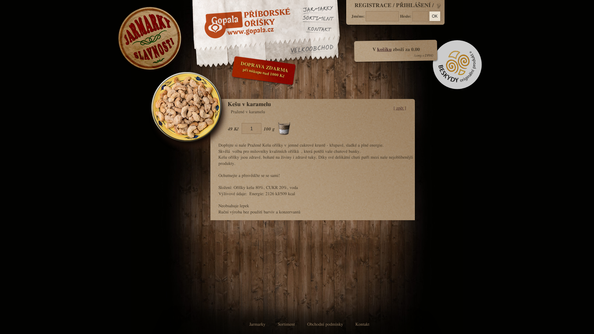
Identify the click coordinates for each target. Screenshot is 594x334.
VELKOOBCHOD (312, 49)
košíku (384, 49)
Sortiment (321, 20)
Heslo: (405, 17)
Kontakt (324, 30)
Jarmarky (321, 10)
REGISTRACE (373, 5)
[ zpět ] (400, 108)
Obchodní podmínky (325, 324)
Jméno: (357, 17)
